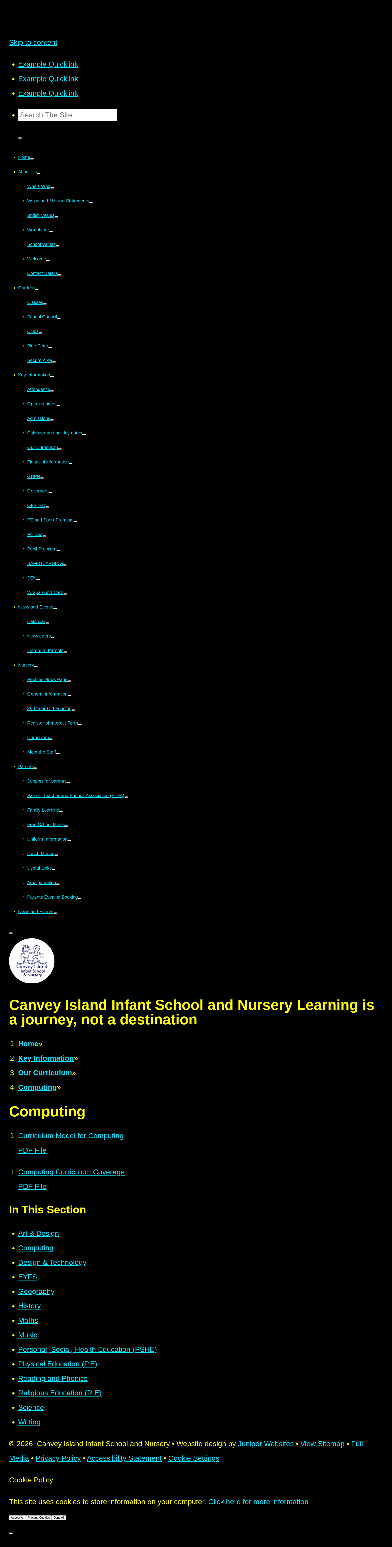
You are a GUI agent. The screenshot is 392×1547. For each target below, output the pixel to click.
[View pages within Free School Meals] (67, 826)
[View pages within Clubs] (40, 333)
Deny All (59, 1517)
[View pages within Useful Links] (53, 869)
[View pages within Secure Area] (54, 362)
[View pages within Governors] (50, 492)
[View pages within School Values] (57, 246)
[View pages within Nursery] (36, 666)
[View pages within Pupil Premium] (58, 550)
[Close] (11, 1533)
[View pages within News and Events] (55, 608)
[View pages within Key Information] (52, 376)
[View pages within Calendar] (47, 623)
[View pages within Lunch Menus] (56, 855)
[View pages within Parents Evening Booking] (79, 898)
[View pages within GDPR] (42, 478)
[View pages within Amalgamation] (58, 884)
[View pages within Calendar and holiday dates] (84, 434)
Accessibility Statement (124, 1458)
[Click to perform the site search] (20, 138)
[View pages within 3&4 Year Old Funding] (73, 710)
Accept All (17, 1517)
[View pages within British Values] (56, 217)
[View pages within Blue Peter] (50, 347)
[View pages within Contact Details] (59, 275)
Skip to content (33, 42)
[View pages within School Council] (59, 318)
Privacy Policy (58, 1458)
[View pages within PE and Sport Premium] (75, 521)
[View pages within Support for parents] (68, 782)
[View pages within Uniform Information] (69, 840)
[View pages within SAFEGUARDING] (65, 565)
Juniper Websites (265, 1444)
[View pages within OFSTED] (47, 507)
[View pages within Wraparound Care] (65, 594)
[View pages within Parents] (35, 768)
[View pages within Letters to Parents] (65, 652)
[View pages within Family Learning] (61, 811)
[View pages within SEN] (38, 579)
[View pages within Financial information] (70, 463)
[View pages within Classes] (45, 304)
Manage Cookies (39, 1517)
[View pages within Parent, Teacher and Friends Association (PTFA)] (126, 797)
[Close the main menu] (11, 933)
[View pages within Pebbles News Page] (69, 681)
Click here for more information (258, 1502)
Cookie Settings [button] (193, 1458)
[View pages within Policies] (44, 536)
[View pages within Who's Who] (52, 188)
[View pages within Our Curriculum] (60, 449)
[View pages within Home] (32, 159)
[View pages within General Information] (69, 695)
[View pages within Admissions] (52, 420)
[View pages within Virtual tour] (51, 231)
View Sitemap (322, 1444)
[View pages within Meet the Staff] (58, 753)
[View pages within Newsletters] (52, 637)
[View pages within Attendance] (52, 391)
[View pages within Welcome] (48, 260)
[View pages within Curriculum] (51, 739)
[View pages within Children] (36, 289)
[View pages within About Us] (38, 173)
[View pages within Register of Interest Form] (80, 724)
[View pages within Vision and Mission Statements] (91, 202)
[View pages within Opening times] (58, 405)
